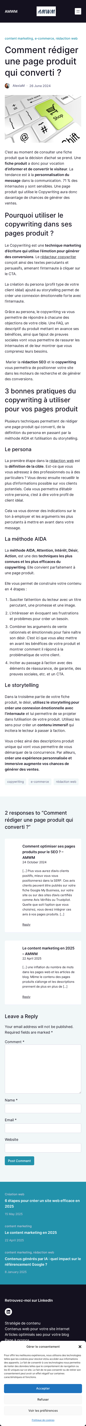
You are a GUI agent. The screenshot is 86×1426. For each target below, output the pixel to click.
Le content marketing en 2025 (31, 1232)
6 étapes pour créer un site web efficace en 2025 (42, 1203)
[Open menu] (78, 11)
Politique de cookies (43, 1420)
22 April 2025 (31, 958)
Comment (14, 1041)
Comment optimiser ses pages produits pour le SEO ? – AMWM (48, 851)
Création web (14, 1194)
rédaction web (67, 38)
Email (11, 1120)
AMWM (11, 11)
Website (11, 1139)
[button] (80, 1347)
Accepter (43, 1388)
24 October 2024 (34, 862)
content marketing (19, 38)
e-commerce (44, 38)
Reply (26, 924)
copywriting (15, 782)
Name (11, 1100)
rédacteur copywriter (58, 257)
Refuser (43, 1399)
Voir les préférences (43, 1410)
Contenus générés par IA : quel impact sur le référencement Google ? (43, 1261)
